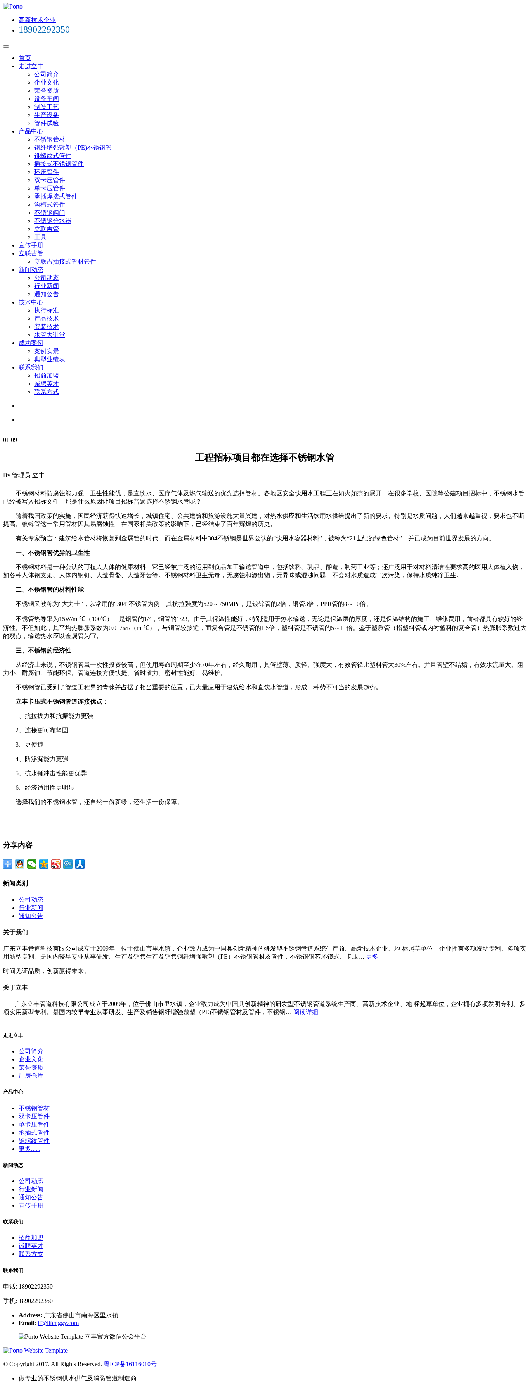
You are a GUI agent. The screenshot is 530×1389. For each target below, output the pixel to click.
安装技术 (46, 326)
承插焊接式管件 (56, 196)
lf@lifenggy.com (58, 1323)
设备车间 (46, 98)
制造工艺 (46, 107)
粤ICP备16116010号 (130, 1364)
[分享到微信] (32, 864)
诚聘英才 (46, 383)
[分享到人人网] (80, 864)
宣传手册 (31, 245)
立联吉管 (46, 229)
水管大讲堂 (49, 334)
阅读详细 (305, 1012)
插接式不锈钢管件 (59, 163)
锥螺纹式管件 (52, 155)
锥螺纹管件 (34, 1140)
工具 (40, 237)
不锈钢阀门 (49, 212)
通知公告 (46, 294)
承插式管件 (34, 1132)
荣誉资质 (46, 90)
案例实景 (46, 351)
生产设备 (46, 115)
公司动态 (46, 277)
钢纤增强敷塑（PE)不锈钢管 (73, 147)
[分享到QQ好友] (20, 864)
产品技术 (46, 318)
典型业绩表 (49, 359)
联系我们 (31, 367)
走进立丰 (31, 66)
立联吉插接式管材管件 (65, 261)
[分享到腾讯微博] (68, 864)
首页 (25, 58)
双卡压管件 (49, 180)
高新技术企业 (37, 20)
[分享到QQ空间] (44, 864)
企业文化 (46, 82)
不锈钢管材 (49, 139)
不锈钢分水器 (52, 220)
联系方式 (46, 391)
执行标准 (46, 310)
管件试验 (46, 123)
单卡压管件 (49, 188)
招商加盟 (46, 375)
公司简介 (46, 74)
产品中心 (31, 131)
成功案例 (31, 343)
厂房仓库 (31, 1075)
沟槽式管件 (49, 204)
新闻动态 (31, 269)
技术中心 (31, 302)
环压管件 (46, 172)
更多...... (29, 1149)
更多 (372, 956)
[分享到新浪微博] (56, 864)
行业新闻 (46, 286)
